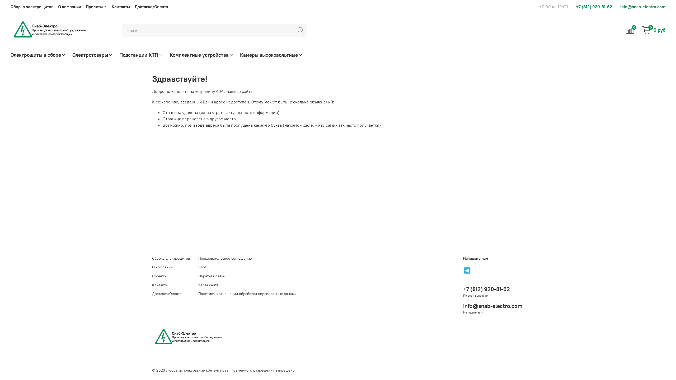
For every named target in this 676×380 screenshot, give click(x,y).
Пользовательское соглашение (225, 258)
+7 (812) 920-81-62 (594, 6)
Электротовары (90, 55)
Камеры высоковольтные (269, 55)
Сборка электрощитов (32, 6)
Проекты (159, 276)
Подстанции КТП (138, 55)
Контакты (121, 6)
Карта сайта (208, 285)
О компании (69, 6)
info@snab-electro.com (642, 6)
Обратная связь (211, 276)
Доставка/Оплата (151, 6)
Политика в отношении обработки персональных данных (247, 293)
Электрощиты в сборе (36, 55)
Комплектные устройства (199, 55)
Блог (202, 267)
